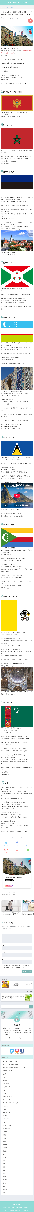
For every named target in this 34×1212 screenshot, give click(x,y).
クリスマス (6, 1093)
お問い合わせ (18, 1207)
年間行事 (5, 1147)
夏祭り (4, 1141)
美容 (4, 1173)
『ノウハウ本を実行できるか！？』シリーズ (14, 1067)
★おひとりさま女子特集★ (10, 1061)
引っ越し (5, 1151)
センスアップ (12, 892)
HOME (18, 1204)
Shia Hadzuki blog (17, 2)
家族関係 (5, 1144)
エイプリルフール (7, 1087)
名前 (3, 945)
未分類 (4, 1157)
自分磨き (5, 1176)
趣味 (4, 1186)
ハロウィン (6, 1106)
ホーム (5, 1207)
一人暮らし (6, 1131)
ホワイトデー (6, 1122)
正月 (4, 1160)
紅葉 (4, 1170)
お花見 (4, 1074)
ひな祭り (5, 1080)
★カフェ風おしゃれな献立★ (10, 1064)
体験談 (4, 1135)
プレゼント (6, 1115)
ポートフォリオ (7, 1125)
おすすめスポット (7, 1070)
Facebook (22, 1053)
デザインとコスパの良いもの (10, 1103)
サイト (3, 959)
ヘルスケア (6, 1119)
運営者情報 (11, 1207)
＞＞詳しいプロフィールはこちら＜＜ (17, 1038)
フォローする (9, 885)
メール (3, 952)
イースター (6, 1083)
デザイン (9, 894)
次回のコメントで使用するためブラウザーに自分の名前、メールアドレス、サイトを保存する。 (17, 966)
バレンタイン (6, 1109)
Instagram (17, 1053)
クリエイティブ (7, 1090)
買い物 (4, 1183)
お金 (4, 1077)
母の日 (4, 1163)
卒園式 (4, 1138)
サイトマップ (27, 1207)
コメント (4, 932)
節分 (4, 1167)
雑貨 (4, 1192)
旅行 (14, 894)
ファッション (6, 1112)
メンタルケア (6, 1128)
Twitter (11, 1053)
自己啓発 (5, 1179)
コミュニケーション (8, 1096)
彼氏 (4, 1154)
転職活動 (5, 1189)
